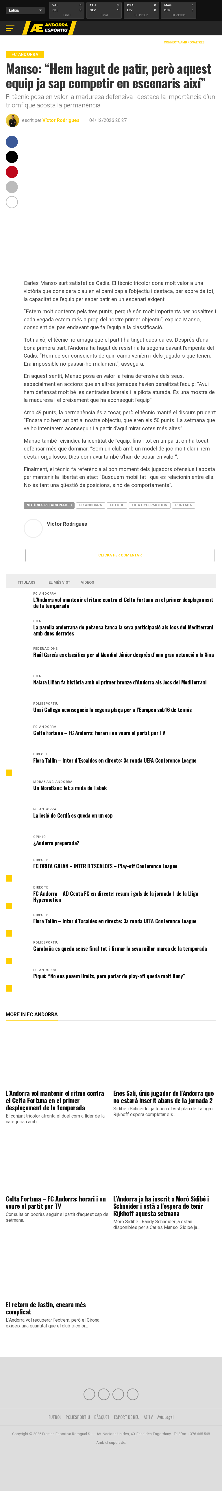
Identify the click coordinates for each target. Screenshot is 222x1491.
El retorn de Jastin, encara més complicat (46, 1307)
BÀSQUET (102, 1417)
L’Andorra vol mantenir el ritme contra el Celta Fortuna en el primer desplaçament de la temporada (123, 602)
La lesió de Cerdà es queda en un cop (73, 815)
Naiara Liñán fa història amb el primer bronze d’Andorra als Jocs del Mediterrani (120, 682)
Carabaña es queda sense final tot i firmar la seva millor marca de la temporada (120, 948)
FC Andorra (90, 505)
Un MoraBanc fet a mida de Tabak (70, 788)
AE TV (148, 1417)
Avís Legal (165, 1417)
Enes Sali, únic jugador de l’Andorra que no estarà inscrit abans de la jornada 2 (163, 1096)
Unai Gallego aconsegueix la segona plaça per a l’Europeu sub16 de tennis (112, 709)
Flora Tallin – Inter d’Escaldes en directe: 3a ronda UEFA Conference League (114, 760)
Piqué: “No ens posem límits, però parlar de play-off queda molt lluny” (109, 976)
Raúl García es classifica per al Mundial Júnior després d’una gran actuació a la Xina (123, 654)
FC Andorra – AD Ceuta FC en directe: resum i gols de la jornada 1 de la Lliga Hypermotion (115, 896)
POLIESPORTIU (78, 1417)
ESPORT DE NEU (126, 1417)
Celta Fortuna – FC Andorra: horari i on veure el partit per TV (99, 733)
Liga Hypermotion (149, 505)
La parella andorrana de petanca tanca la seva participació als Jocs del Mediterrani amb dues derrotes (123, 630)
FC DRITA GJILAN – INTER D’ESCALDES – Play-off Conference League (105, 866)
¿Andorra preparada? (56, 843)
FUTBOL (55, 1417)
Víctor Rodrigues (60, 120)
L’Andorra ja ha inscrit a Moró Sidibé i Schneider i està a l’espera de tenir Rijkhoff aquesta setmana (161, 1206)
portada (183, 505)
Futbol (117, 505)
